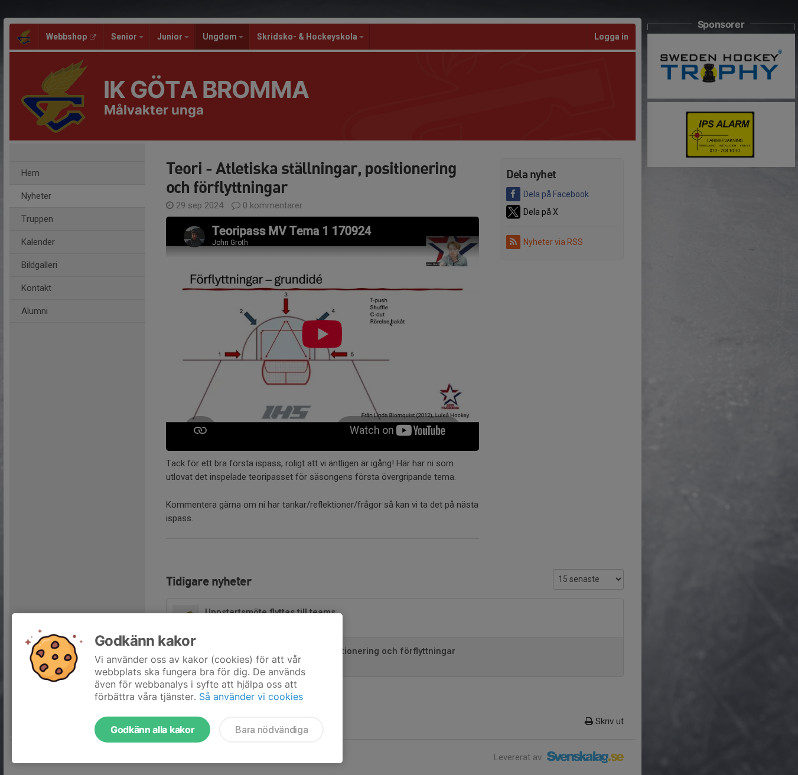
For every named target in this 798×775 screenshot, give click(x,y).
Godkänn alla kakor (152, 729)
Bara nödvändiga (271, 729)
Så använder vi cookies (251, 696)
